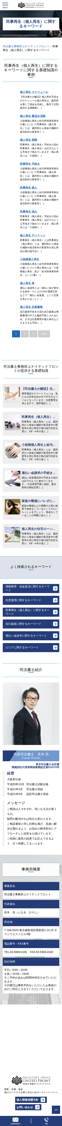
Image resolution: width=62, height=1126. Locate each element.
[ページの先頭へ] (56, 1110)
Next (44, 333)
